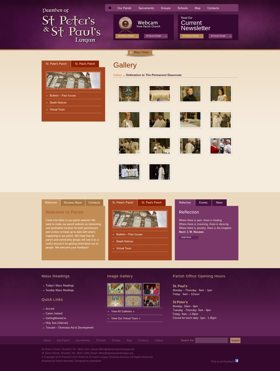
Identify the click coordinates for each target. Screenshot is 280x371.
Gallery (117, 75)
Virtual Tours (57, 109)
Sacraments (144, 8)
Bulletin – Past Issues (63, 95)
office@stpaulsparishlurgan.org (115, 353)
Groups (166, 8)
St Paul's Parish (218, 36)
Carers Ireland (54, 313)
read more (186, 237)
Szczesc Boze (73, 202)
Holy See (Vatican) (57, 323)
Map (197, 8)
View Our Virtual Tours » (125, 318)
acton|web (95, 361)
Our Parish (122, 8)
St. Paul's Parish (85, 63)
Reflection (185, 202)
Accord (50, 308)
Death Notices (58, 102)
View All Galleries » (122, 311)
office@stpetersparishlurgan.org (116, 349)
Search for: (187, 340)
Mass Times (141, 52)
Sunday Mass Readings (60, 290)
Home (47, 340)
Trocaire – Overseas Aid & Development (69, 327)
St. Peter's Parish (56, 63)
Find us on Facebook (223, 361)
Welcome (51, 202)
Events (203, 202)
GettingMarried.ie (56, 318)
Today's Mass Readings (60, 285)
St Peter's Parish (191, 36)
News (219, 202)
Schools (183, 8)
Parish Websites (65, 361)
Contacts (213, 8)
